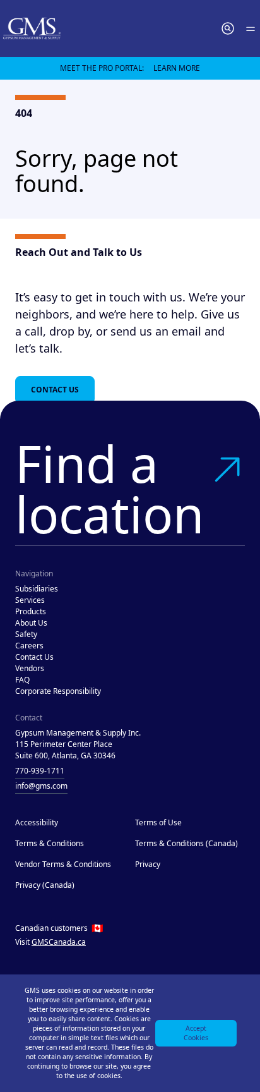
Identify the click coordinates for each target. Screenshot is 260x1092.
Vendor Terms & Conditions (63, 864)
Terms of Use (158, 822)
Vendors (29, 668)
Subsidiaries (36, 588)
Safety (26, 634)
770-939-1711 (39, 770)
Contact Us (55, 389)
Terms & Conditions (49, 843)
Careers (29, 645)
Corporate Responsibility (58, 691)
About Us (31, 622)
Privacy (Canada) (44, 885)
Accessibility (36, 822)
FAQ (22, 679)
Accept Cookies (196, 1033)
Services (30, 600)
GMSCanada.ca (59, 942)
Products (30, 611)
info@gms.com (41, 785)
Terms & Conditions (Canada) (186, 843)
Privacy (147, 864)
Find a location (109, 488)
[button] (227, 28)
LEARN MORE (176, 68)
